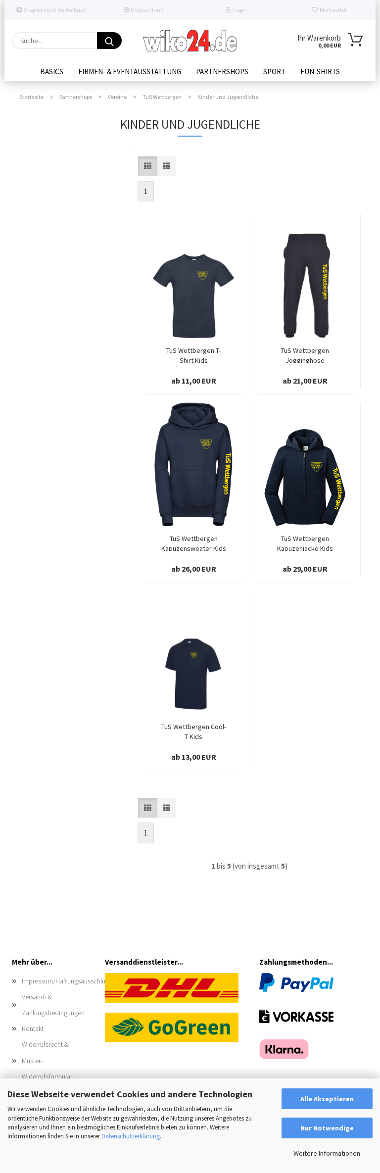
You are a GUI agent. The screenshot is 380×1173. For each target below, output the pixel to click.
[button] (147, 166)
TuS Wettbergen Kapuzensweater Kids (193, 542)
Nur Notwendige (327, 1128)
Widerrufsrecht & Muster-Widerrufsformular (47, 1060)
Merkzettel (332, 9)
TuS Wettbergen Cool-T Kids (193, 730)
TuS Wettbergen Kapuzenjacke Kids (305, 542)
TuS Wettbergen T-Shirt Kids (193, 354)
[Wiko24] (190, 40)
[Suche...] (109, 40)
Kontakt (33, 1028)
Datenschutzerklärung (130, 1136)
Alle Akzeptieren (327, 1098)
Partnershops (222, 71)
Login (239, 9)
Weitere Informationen (326, 1153)
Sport (274, 71)
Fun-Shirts (320, 71)
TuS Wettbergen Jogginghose (305, 354)
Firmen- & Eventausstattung (129, 71)
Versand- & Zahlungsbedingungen (53, 1004)
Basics (51, 71)
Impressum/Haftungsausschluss (56, 981)
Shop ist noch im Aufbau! (53, 9)
